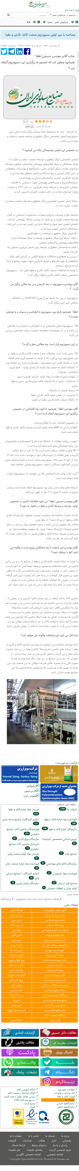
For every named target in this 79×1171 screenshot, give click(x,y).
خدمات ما (50, 1136)
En (28, 22)
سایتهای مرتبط (39, 1145)
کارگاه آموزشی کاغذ (25, 1089)
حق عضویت (14, 1150)
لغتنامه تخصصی (55, 1154)
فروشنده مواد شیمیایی (62, 873)
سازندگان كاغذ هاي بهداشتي (59, 863)
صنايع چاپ (68, 854)
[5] (50, 120)
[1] (36, 120)
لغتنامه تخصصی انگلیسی (28, 1154)
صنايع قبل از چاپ (65, 883)
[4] (47, 120)
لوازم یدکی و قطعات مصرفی (60, 888)
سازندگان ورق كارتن (26, 839)
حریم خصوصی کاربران (60, 1150)
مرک (32, 1107)
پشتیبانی (67, 1140)
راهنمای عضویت (35, 1150)
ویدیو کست (29, 1103)
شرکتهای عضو (61, 22)
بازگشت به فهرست (67, 763)
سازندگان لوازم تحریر (25, 883)
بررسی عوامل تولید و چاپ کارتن (19, 1096)
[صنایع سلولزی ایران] (39, 4)
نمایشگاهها (66, 1103)
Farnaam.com (63, 1159)
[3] (43, 120)
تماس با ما (33, 1136)
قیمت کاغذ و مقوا (66, 1096)
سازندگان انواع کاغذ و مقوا (60, 829)
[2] (40, 120)
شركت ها (68, 809)
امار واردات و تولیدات (64, 1093)
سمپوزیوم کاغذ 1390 (24, 1100)
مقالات (41, 1140)
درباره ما (65, 1136)
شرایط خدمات (19, 1145)
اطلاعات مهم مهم (66, 1089)
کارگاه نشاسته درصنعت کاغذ (21, 1093)
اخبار (54, 1140)
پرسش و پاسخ (60, 1145)
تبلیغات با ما (16, 1136)
